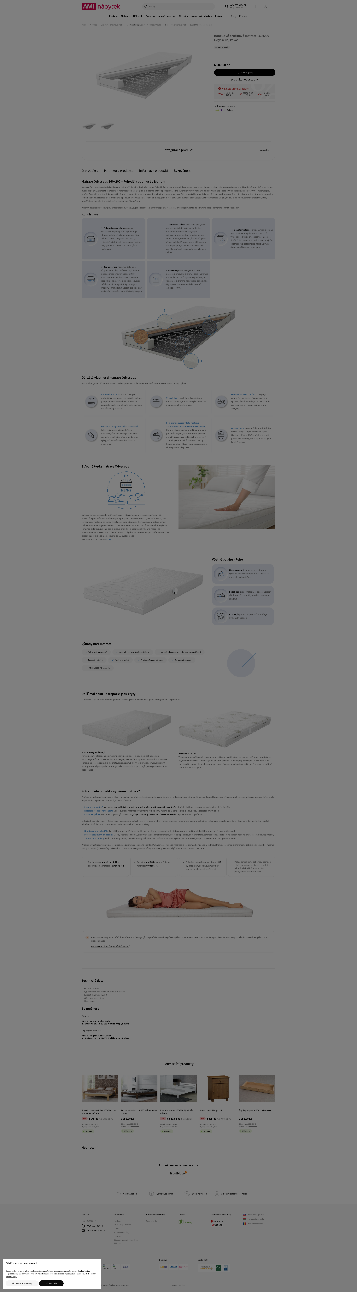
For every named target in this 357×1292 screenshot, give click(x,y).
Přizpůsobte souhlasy (22, 1283)
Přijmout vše (51, 1283)
